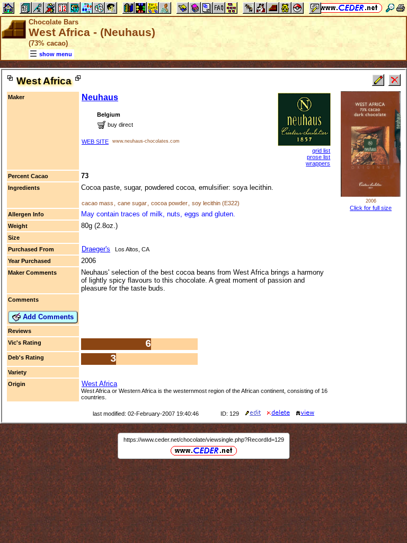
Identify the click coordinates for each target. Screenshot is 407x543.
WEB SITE (95, 141)
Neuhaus (100, 97)
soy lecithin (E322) (216, 203)
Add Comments (47, 317)
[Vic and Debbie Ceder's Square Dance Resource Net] (349, 8)
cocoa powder (169, 203)
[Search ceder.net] (390, 8)
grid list (321, 150)
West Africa (99, 384)
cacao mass (97, 203)
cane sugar (132, 203)
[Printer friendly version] (400, 8)
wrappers (318, 163)
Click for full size (371, 208)
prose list (318, 157)
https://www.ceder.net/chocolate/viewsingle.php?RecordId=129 (203, 439)
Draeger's (96, 249)
